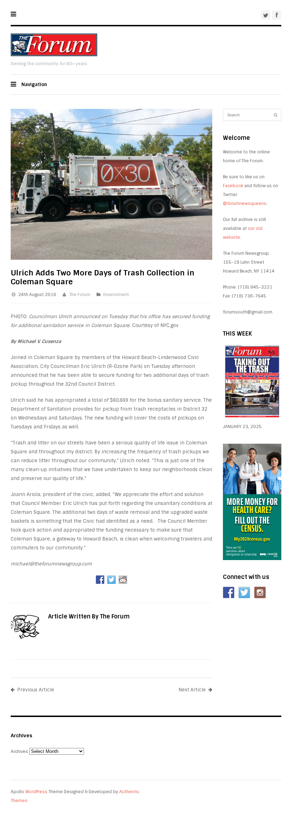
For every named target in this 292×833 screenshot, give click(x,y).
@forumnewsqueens (244, 203)
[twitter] (265, 15)
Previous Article (35, 690)
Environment (116, 294)
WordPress (36, 792)
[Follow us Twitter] (244, 592)
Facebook (233, 186)
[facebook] (276, 15)
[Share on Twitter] (111, 579)
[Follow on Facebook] (228, 592)
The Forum (79, 294)
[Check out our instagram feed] (260, 592)
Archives (19, 751)
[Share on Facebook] (100, 579)
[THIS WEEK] (252, 418)
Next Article (192, 690)
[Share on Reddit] (123, 579)
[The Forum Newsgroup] (54, 55)
